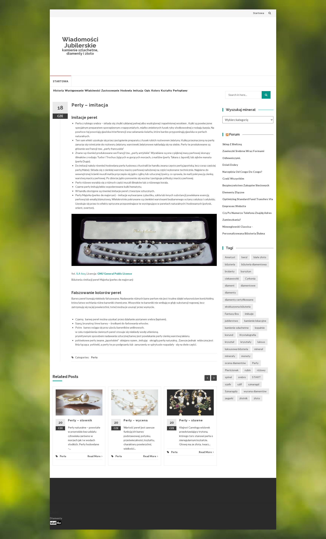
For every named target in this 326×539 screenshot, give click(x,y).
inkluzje (249, 313)
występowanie (74, 90)
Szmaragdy (231, 391)
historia (58, 90)
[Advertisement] (191, 46)
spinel (228, 377)
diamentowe (248, 285)
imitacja (138, 90)
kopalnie (260, 327)
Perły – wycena (136, 420)
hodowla (126, 90)
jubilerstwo (231, 320)
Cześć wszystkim (233, 178)
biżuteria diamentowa (254, 264)
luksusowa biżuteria (236, 349)
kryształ (229, 341)
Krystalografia (247, 334)
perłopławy (180, 90)
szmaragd (253, 384)
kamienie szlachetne (237, 327)
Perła (94, 357)
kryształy (246, 341)
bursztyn (246, 271)
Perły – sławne (191, 420)
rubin (248, 370)
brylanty (230, 271)
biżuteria (230, 264)
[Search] (266, 95)
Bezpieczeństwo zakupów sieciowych (245, 185)
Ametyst (230, 257)
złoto (257, 398)
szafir (228, 384)
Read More (94, 456)
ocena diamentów (235, 363)
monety (245, 356)
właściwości (92, 90)
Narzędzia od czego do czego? (242, 171)
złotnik (243, 398)
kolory (155, 90)
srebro (242, 377)
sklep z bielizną (232, 144)
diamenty (230, 292)
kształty (166, 90)
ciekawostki (232, 278)
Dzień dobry (230, 164)
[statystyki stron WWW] (55, 522)
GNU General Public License (114, 273)
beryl (244, 257)
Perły (255, 363)
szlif (239, 384)
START (256, 377)
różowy (261, 370)
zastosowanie (110, 90)
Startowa (258, 13)
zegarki (229, 398)
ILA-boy (80, 273)
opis (147, 90)
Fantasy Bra (232, 313)
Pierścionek (231, 370)
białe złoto (260, 257)
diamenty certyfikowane (239, 299)
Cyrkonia (250, 278)
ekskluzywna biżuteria (238, 306)
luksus (261, 341)
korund (229, 334)
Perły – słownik (80, 420)
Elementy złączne (233, 192)
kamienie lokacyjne (255, 320)
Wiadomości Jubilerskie (80, 42)
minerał (258, 349)
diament (230, 285)
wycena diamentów (255, 391)
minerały (230, 356)
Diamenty (56, 518)
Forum (234, 134)
